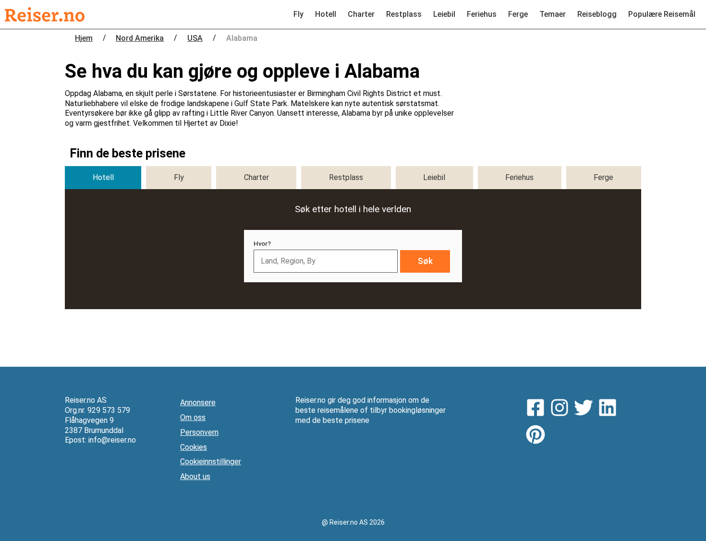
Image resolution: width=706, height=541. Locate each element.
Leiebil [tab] (434, 177)
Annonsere (198, 402)
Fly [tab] (179, 177)
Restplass (404, 14)
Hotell (325, 14)
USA (195, 38)
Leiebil (444, 14)
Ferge (518, 14)
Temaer (552, 14)
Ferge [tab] (603, 177)
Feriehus (482, 14)
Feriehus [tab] (519, 177)
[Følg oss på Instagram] (562, 409)
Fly (298, 14)
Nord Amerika (140, 38)
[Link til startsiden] (45, 14)
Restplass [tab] (346, 177)
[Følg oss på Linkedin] (610, 409)
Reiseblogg (597, 14)
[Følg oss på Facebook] (538, 409)
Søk (425, 261)
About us (195, 476)
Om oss (193, 417)
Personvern (199, 432)
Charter (361, 14)
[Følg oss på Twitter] (586, 409)
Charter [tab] (256, 177)
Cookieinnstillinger (210, 461)
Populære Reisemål (661, 14)
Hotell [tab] (103, 177)
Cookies (193, 447)
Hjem (84, 38)
